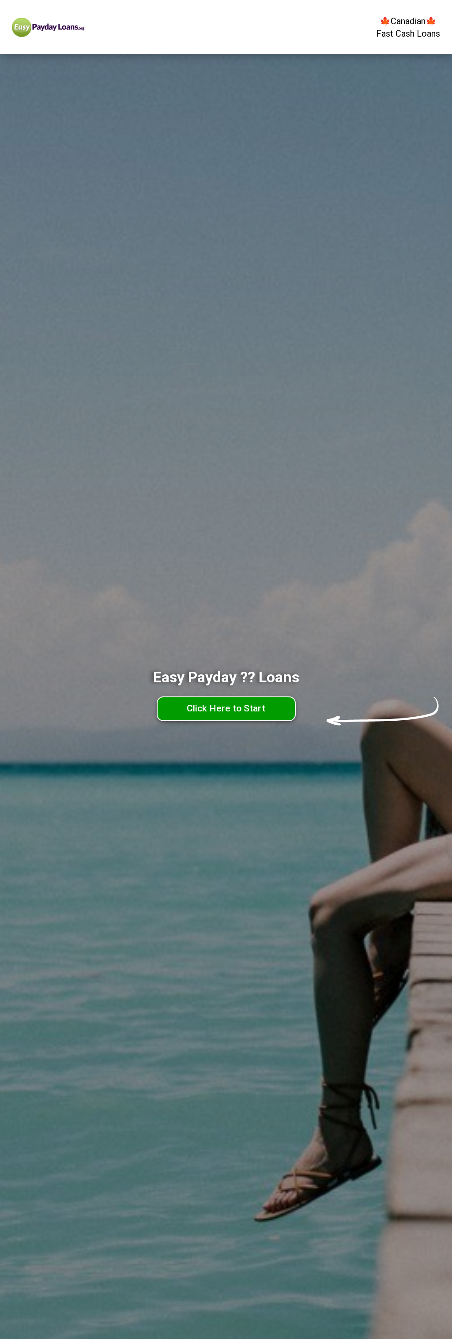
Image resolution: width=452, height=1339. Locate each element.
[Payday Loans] (66, 27)
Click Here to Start (226, 708)
